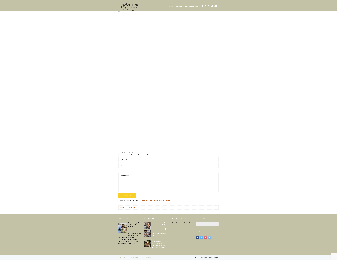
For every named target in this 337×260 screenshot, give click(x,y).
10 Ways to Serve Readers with (129, 207)
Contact (211, 257)
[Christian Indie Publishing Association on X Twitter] (201, 237)
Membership (203, 257)
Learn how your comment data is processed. (155, 200)
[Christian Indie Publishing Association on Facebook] (197, 237)
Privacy (216, 257)
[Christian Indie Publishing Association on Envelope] (209, 237)
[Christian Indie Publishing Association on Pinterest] (205, 237)
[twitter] (205, 6)
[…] (166, 229)
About (196, 257)
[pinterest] (202, 6)
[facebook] (208, 6)
